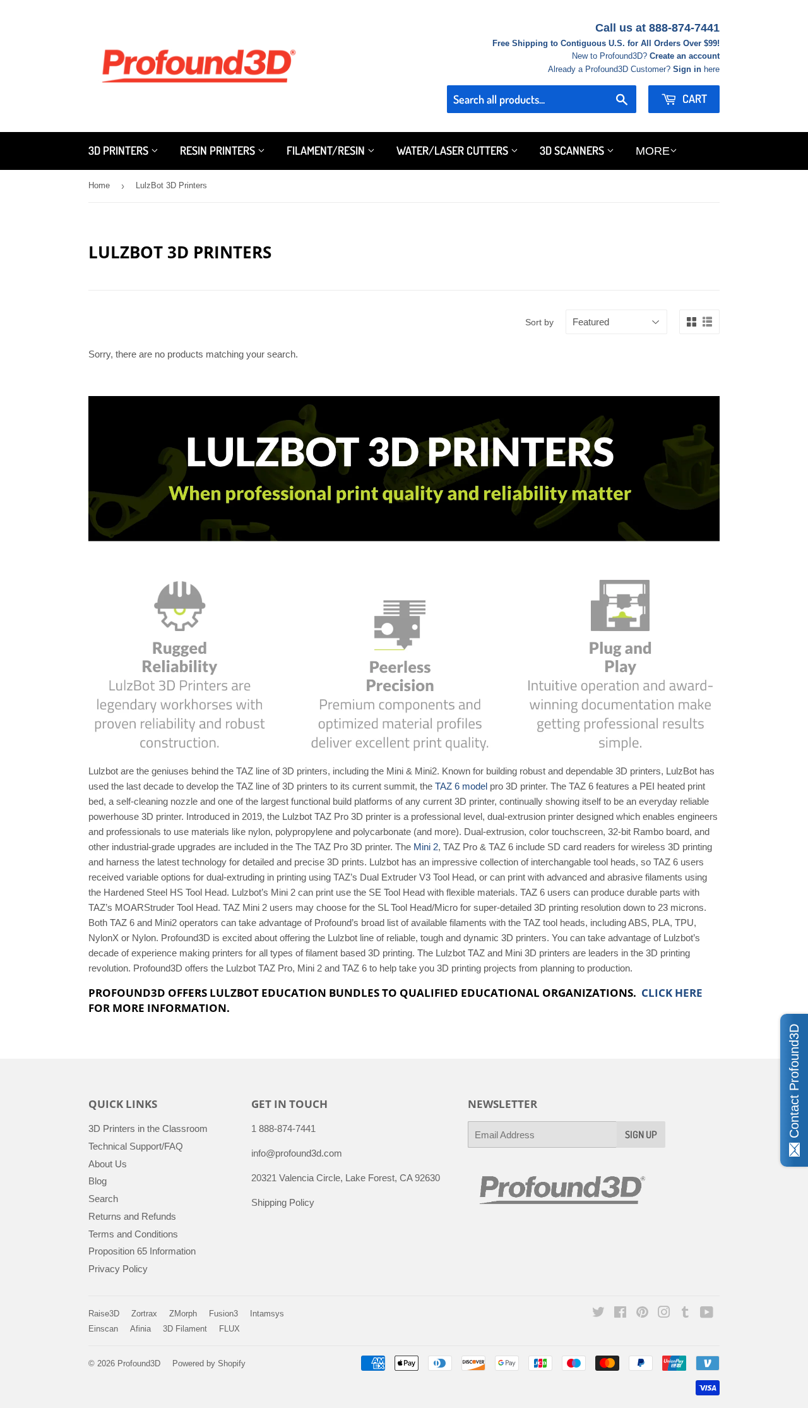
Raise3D (103, 1313)
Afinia (140, 1328)
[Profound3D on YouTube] (706, 1313)
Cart (693, 98)
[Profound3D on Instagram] (664, 1313)
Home (99, 185)
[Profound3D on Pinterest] (642, 1313)
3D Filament (185, 1328)
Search (103, 1198)
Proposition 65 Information (142, 1251)
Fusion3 (223, 1313)
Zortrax (144, 1313)
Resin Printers (219, 150)
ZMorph (183, 1313)
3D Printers (119, 150)
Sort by (539, 322)
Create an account (685, 56)
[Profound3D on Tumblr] (685, 1313)
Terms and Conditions (133, 1234)
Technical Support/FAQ (135, 1146)
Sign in (687, 69)
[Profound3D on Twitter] (598, 1313)
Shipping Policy (282, 1202)
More (653, 151)
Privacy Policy (118, 1268)
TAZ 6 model (461, 786)
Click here (672, 992)
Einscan (103, 1328)
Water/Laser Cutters (453, 150)
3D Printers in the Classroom (148, 1128)
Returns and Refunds (132, 1216)
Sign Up (641, 1134)
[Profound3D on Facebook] (620, 1313)
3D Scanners (573, 150)
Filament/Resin (327, 150)
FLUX (229, 1328)
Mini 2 (425, 846)
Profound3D (138, 1363)
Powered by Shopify (209, 1363)
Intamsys (267, 1313)
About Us (107, 1163)
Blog (97, 1181)
